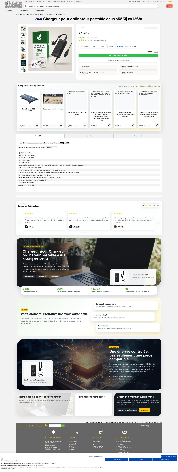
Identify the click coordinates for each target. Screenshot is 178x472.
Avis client (144, 410)
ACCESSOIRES (39, 11)
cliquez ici (12, 468)
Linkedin (72, 449)
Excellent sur (161, 1)
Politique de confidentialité (95, 456)
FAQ (94, 444)
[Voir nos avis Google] (149, 205)
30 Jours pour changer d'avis (124, 447)
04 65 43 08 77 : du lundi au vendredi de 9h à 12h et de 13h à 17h (56, 1)
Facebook (73, 447)
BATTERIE (9, 11)
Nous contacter (73, 440)
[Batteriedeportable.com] (13, 7)
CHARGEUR (24, 11)
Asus (42, 14)
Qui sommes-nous (73, 441)
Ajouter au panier (119, 55)
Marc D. (75, 226)
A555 (52, 14)
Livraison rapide (120, 446)
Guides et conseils (97, 447)
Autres (48, 14)
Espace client (96, 441)
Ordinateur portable (34, 14)
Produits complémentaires (127, 410)
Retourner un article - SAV (99, 443)
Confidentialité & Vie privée (123, 441)
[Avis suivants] (158, 221)
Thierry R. (32, 226)
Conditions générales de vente (124, 440)
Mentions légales (73, 443)
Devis (70, 446)
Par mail (80, 1)
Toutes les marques (98, 446)
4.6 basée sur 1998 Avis (97, 40)
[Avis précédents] (20, 221)
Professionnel (72, 444)
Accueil (18, 14)
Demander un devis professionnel (118, 60)
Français (29, 1)
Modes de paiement (121, 443)
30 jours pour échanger (149, 1)
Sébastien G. (122, 226)
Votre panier (96, 440)
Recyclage (119, 449)
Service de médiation (121, 451)
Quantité (149, 51)
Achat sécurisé (120, 444)
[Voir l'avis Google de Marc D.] (70, 226)
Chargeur (24, 14)
